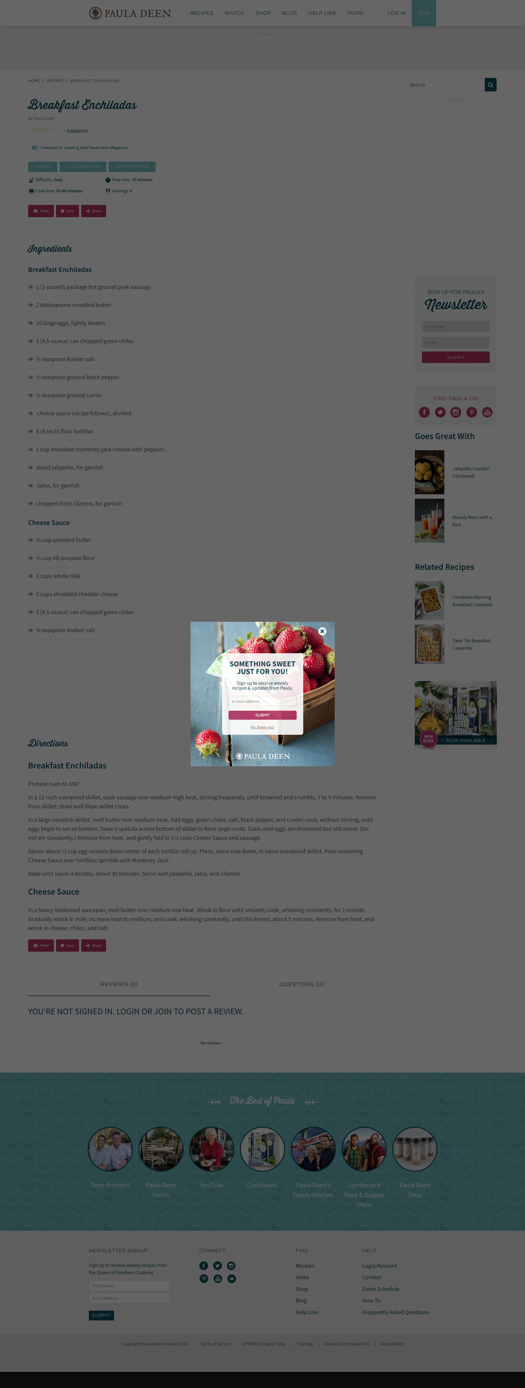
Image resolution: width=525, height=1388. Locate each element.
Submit (262, 715)
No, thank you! (262, 727)
